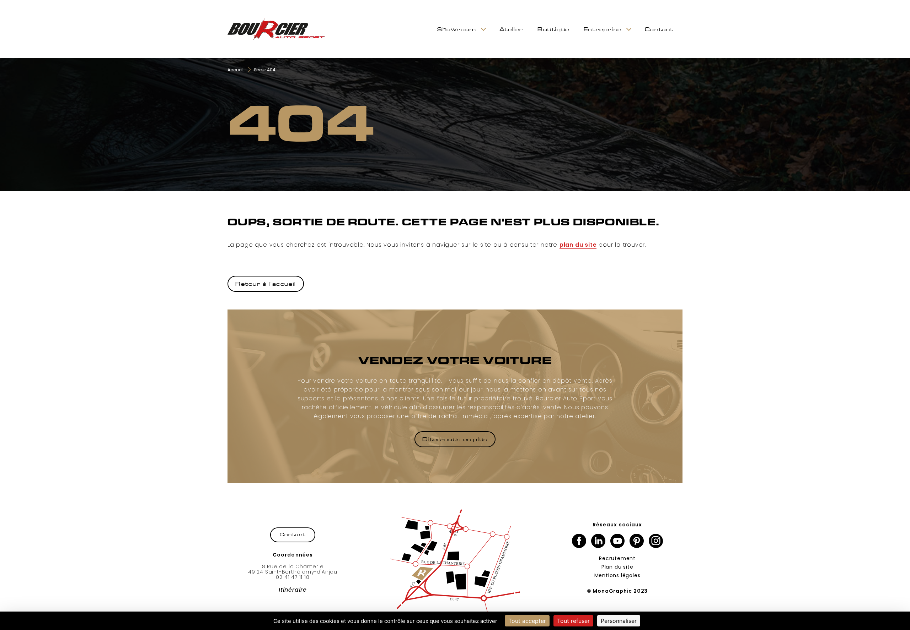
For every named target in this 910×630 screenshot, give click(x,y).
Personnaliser (619, 620)
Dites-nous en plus (455, 440)
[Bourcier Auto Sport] (276, 28)
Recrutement (617, 558)
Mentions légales (617, 575)
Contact (293, 535)
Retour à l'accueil (265, 284)
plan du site (578, 245)
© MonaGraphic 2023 (617, 591)
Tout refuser (573, 620)
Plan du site (617, 566)
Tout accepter (527, 620)
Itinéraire (293, 590)
